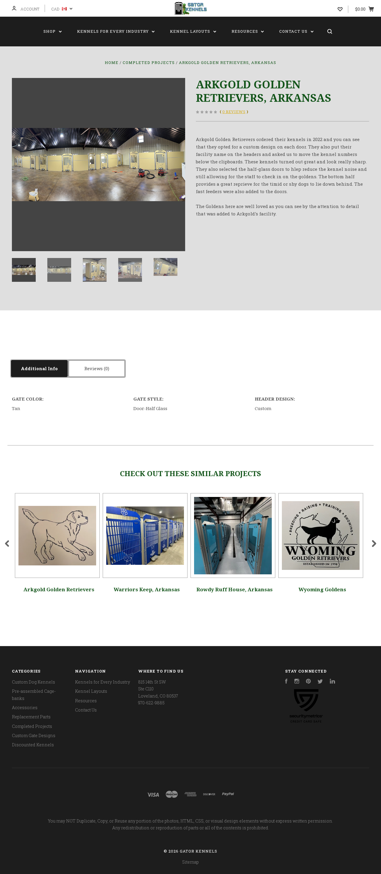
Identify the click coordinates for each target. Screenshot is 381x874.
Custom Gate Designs (33, 735)
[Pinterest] (308, 682)
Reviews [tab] (94, 368)
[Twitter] (320, 682)
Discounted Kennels (33, 745)
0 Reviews (234, 112)
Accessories (25, 707)
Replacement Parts (31, 717)
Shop (50, 31)
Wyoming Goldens (322, 589)
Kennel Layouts (190, 31)
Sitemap (190, 862)
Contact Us (294, 31)
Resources (245, 31)
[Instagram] (296, 682)
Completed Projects (32, 726)
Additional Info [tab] (39, 368)
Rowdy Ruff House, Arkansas (234, 589)
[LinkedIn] (332, 682)
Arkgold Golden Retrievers (59, 589)
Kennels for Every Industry (113, 31)
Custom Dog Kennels (33, 682)
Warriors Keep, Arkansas (147, 589)
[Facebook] (286, 682)
